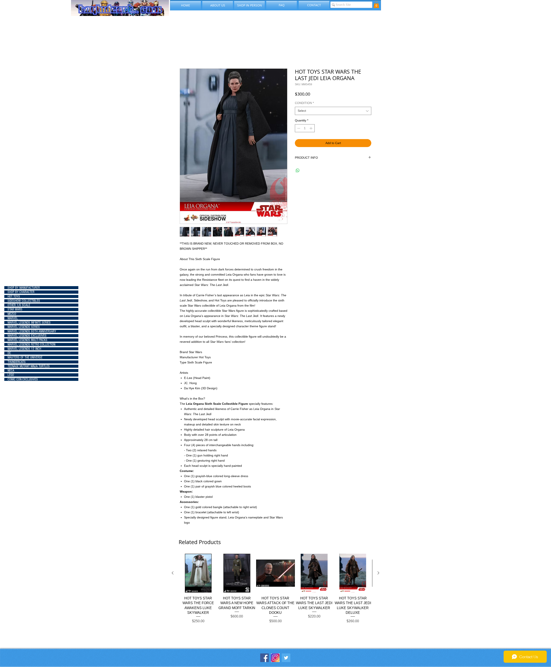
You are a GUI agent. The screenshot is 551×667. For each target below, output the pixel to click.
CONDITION (304, 103)
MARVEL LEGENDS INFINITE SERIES (29, 322)
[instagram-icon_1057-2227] (275, 657)
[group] (275, 594)
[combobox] (333, 111)
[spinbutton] (305, 128)
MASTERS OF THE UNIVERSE (25, 357)
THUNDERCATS (17, 361)
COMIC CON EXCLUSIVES (23, 379)
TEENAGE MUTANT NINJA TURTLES (29, 366)
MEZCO (12, 313)
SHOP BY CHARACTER (21, 291)
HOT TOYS (14, 296)
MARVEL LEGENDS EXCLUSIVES (27, 335)
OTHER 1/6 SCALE (19, 305)
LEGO (11, 374)
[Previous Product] (172, 572)
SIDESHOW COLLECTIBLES (24, 300)
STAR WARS (15, 309)
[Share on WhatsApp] (297, 170)
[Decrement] (298, 128)
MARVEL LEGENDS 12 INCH (24, 348)
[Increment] (311, 128)
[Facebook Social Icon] (264, 657)
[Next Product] (378, 572)
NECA (11, 370)
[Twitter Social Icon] (286, 657)
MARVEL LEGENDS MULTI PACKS (27, 339)
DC (9, 353)
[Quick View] (198, 573)
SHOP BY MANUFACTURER (24, 287)
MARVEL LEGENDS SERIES (24, 326)
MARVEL (13, 318)
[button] (376, 4)
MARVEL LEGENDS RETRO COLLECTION (31, 344)
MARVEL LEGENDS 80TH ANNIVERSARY (32, 331)
